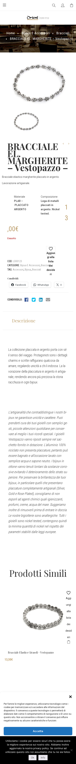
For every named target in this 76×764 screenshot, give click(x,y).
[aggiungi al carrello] (68, 642)
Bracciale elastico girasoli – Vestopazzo (31, 652)
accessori (18, 269)
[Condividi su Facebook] (26, 299)
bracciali (36, 269)
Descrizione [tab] (23, 321)
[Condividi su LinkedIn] (40, 299)
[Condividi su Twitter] (33, 299)
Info (43, 757)
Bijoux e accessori (36, 33)
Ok (32, 757)
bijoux (28, 269)
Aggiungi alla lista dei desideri (50, 253)
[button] (70, 697)
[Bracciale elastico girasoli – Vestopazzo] (38, 618)
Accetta (38, 731)
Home (10, 33)
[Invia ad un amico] (48, 299)
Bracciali (63, 33)
